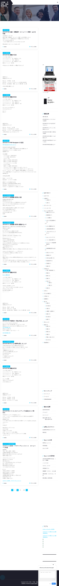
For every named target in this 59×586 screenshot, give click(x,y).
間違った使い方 (49, 337)
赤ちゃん (46, 322)
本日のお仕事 (6, 30)
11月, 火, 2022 (33, 46)
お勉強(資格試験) (50, 228)
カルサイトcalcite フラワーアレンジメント (12, 480)
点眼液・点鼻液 (49, 311)
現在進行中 (48, 260)
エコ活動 (48, 217)
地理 (50, 282)
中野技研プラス (46, 468)
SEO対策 (48, 215)
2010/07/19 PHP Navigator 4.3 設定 (13, 142)
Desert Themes (34, 583)
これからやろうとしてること (51, 232)
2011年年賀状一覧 (6, 327)
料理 (47, 331)
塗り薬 (47, 305)
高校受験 (46, 342)
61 (24, 490)
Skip (50, 583)
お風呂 (47, 200)
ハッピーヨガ (45, 463)
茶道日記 (44, 432)
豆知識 (47, 263)
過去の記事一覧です (47, 417)
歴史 (50, 285)
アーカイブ (46, 396)
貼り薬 (47, 316)
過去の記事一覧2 (48, 419)
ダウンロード (47, 205)
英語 (47, 288)
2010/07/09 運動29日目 (10, 272)
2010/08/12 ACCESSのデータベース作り (49, 141)
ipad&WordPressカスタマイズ (49, 429)
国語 (47, 273)
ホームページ (5, 15)
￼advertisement (47, 399)
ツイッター (46, 208)
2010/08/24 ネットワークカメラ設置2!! (49, 120)
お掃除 (45, 198)
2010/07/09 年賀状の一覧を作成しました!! (15, 321)
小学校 (45, 296)
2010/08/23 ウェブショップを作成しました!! (49, 128)
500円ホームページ (47, 442)
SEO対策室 (45, 445)
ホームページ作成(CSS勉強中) (9, 443)
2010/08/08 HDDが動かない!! (49, 144)
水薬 (47, 308)
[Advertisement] (49, 46)
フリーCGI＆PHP (49, 240)
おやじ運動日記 (6, 95)
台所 (47, 202)
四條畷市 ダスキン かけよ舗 (49, 471)
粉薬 (47, 314)
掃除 (47, 329)
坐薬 (47, 303)
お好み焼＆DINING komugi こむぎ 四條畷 (49, 459)
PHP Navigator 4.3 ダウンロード (9, 144)
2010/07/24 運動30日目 (10, 97)
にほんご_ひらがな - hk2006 (48, 529)
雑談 (47, 266)
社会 (47, 281)
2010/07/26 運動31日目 (10, 55)
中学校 (45, 268)
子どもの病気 (47, 293)
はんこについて (49, 237)
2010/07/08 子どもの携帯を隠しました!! (14, 343)
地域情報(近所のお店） (51, 248)
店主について (49, 252)
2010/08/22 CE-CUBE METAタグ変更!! (49, 132)
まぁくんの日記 (47, 210)
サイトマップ (47, 393)
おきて (45, 195)
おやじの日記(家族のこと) (8, 195)
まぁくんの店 (45, 448)
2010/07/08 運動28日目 (10, 368)
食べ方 (47, 339)
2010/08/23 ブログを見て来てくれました (49, 124)
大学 (45, 290)
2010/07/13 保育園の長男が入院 (12, 197)
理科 (47, 278)
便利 (47, 326)
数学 (47, 275)
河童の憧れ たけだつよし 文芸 (49, 474)
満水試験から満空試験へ (48, 478)
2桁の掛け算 (45, 116)
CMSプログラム (49, 212)
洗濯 (47, 334)
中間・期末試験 (49, 270)
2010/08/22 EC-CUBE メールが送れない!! (49, 137)
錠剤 (47, 319)
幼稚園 (45, 298)
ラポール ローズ (46, 465)
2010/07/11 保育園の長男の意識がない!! (14, 224)
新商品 (47, 255)
